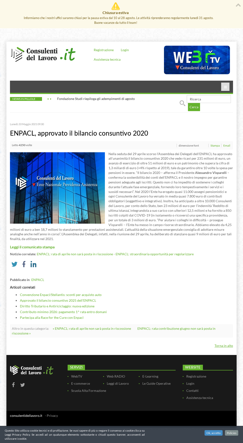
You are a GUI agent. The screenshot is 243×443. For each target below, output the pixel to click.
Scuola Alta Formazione (88, 391)
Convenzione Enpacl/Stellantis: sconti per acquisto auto (61, 295)
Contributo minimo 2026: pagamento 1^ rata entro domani (63, 312)
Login (125, 50)
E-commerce (80, 383)
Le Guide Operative (156, 383)
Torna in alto (224, 346)
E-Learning (150, 376)
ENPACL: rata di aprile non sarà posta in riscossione (75, 254)
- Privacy (51, 415)
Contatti (192, 391)
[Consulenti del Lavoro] (43, 53)
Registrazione (104, 50)
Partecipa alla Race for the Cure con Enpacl (52, 317)
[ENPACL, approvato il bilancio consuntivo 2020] (57, 187)
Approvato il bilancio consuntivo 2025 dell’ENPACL (58, 300)
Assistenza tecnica (107, 59)
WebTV (76, 376)
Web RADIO (116, 376)
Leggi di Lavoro (118, 383)
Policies (231, 433)
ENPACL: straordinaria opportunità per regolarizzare (155, 254)
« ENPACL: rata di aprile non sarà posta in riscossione (92, 328)
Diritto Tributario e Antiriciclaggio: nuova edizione (57, 306)
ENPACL (37, 280)
